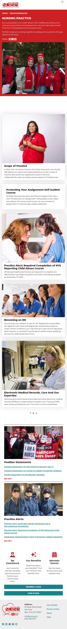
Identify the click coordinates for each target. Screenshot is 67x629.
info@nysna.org (31, 616)
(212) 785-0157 (30, 619)
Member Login (33, 587)
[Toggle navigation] (62, 1)
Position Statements (17, 462)
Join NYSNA (33, 593)
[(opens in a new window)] (3, 624)
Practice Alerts (14, 519)
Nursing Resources (18, 13)
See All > (8, 479)
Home (5, 13)
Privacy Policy (53, 609)
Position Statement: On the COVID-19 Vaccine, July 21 (28, 467)
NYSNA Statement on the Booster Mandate (24, 475)
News (49, 613)
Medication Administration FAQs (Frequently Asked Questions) (33, 537)
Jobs (49, 617)
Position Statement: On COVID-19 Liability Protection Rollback (33, 471)
